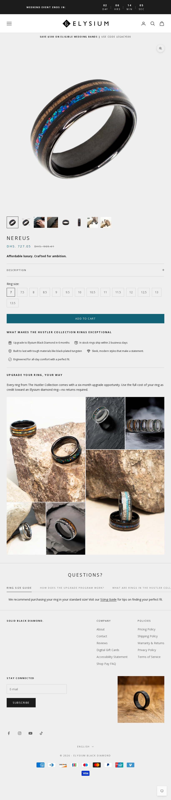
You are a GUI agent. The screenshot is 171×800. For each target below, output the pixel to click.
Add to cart (85, 318)
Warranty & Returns (151, 643)
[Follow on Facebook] (9, 733)
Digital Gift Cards (108, 650)
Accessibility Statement (112, 657)
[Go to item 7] (92, 222)
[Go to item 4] (52, 222)
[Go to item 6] (79, 222)
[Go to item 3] (39, 222)
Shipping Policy (148, 636)
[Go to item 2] (26, 222)
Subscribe (21, 702)
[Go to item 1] (12, 222)
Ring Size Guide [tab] (19, 587)
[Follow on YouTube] (30, 733)
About (101, 629)
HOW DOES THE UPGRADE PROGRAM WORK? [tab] (72, 587)
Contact (102, 636)
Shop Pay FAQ (106, 664)
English (83, 746)
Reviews (102, 643)
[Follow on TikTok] (41, 733)
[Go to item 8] (106, 222)
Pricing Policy (146, 629)
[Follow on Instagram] (20, 733)
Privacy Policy (147, 650)
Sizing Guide (108, 599)
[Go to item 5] (66, 222)
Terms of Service (149, 657)
